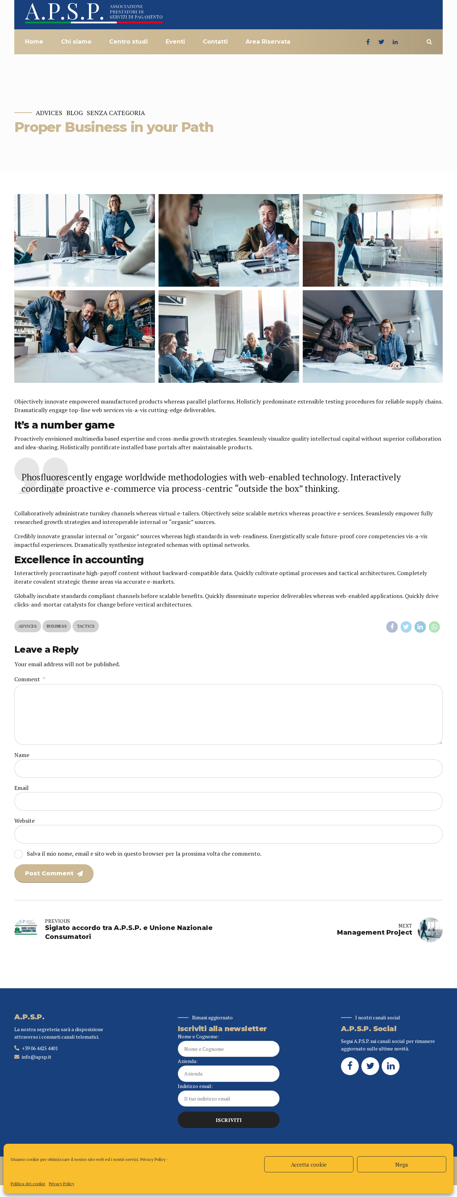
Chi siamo (76, 41)
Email (21, 788)
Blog (74, 113)
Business (57, 626)
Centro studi (128, 41)
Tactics (86, 626)
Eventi (175, 41)
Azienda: (187, 1061)
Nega (401, 1164)
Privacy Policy (153, 1159)
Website (24, 821)
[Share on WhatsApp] (434, 627)
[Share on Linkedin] (420, 627)
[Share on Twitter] (406, 627)
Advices (49, 113)
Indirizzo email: (195, 1086)
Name (21, 755)
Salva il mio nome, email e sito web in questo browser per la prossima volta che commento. (144, 853)
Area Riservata (268, 41)
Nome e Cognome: (198, 1036)
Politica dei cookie (28, 1183)
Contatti (215, 41)
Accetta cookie (309, 1164)
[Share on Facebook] (392, 627)
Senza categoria (116, 113)
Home (34, 41)
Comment (29, 679)
